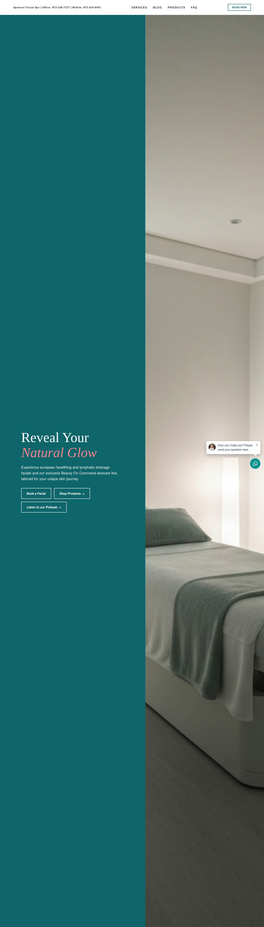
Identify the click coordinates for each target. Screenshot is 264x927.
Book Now (239, 7)
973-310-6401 (92, 7)
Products (176, 7)
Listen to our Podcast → (44, 507)
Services (139, 7)
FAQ (194, 7)
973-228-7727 (61, 7)
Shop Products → (72, 493)
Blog (157, 7)
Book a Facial (36, 493)
